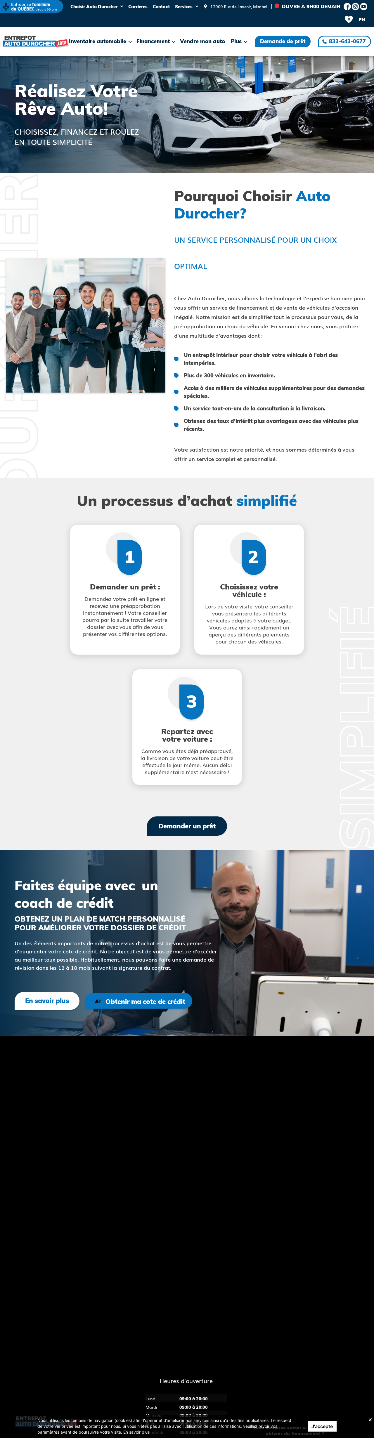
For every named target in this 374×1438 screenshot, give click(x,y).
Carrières (138, 6)
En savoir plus (136, 1432)
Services (184, 6)
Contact (161, 6)
